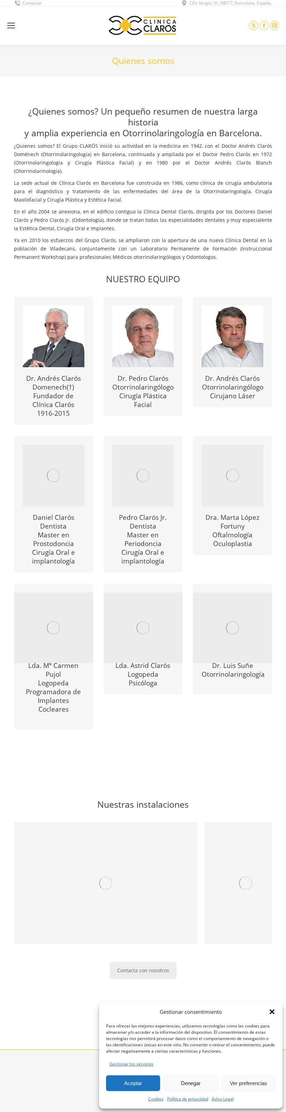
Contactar (32, 3)
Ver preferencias (248, 1083)
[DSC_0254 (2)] (105, 883)
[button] (272, 1011)
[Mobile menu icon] (11, 25)
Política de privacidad (187, 1099)
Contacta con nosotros (143, 970)
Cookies (156, 1099)
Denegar (191, 1083)
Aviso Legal (223, 1099)
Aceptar (133, 1083)
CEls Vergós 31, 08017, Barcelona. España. (230, 3)
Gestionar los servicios (131, 1064)
